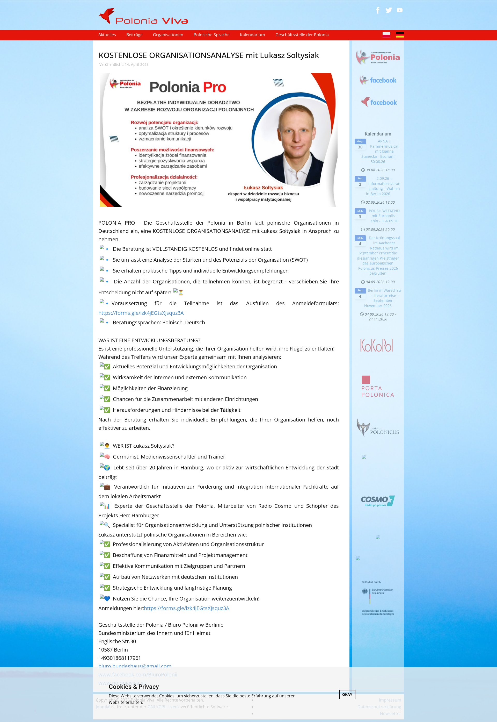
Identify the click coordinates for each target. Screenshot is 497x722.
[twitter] (389, 10)
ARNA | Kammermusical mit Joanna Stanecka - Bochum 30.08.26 (379, 151)
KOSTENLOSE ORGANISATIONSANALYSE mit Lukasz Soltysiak (209, 55)
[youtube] (400, 10)
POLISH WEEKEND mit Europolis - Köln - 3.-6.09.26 (384, 215)
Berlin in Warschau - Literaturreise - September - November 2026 (382, 298)
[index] (145, 16)
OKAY (347, 694)
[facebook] (378, 10)
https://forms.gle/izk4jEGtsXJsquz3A (141, 312)
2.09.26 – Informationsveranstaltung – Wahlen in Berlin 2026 (383, 186)
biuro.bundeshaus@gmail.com (135, 666)
